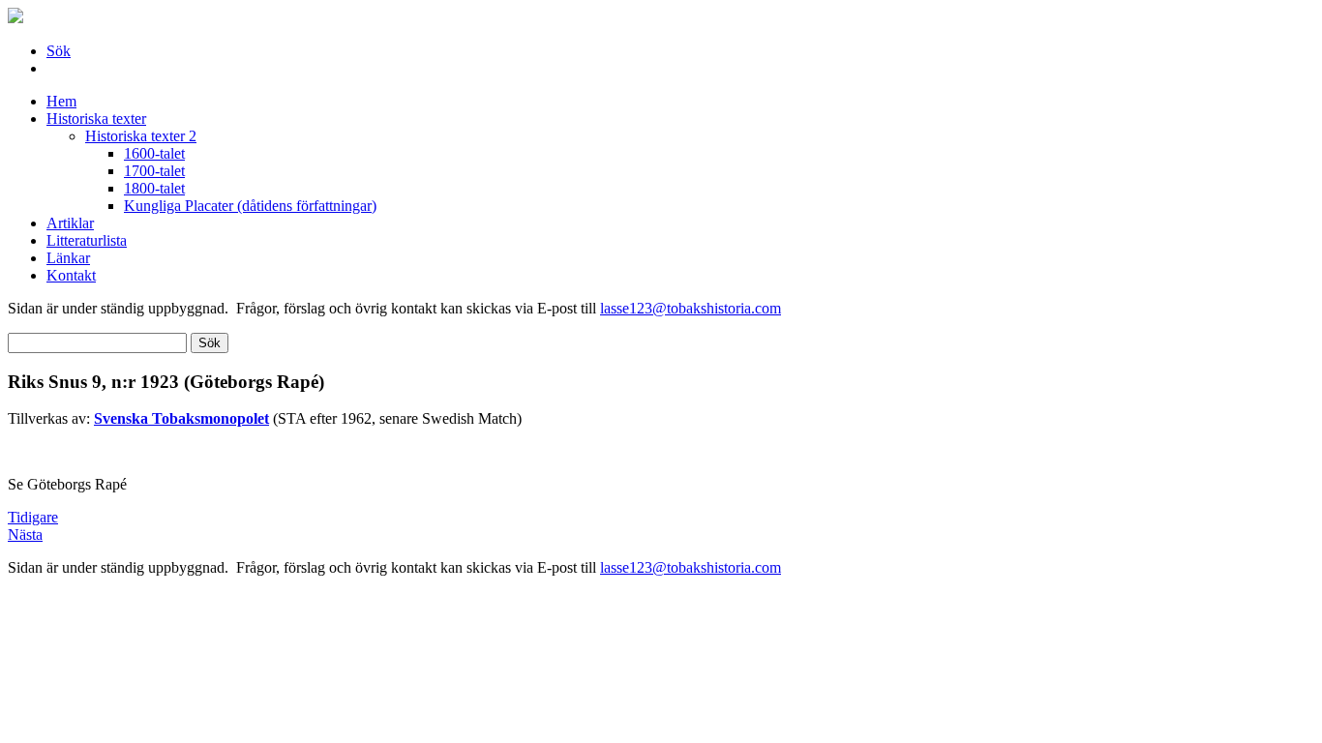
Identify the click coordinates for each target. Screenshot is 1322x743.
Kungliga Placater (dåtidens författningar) (250, 205)
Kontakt (71, 275)
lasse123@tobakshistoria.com (690, 308)
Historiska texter (96, 118)
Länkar (68, 258)
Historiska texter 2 (140, 136)
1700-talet (154, 171)
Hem (61, 101)
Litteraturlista (86, 240)
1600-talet (154, 153)
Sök (58, 51)
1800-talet (154, 188)
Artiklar (70, 223)
